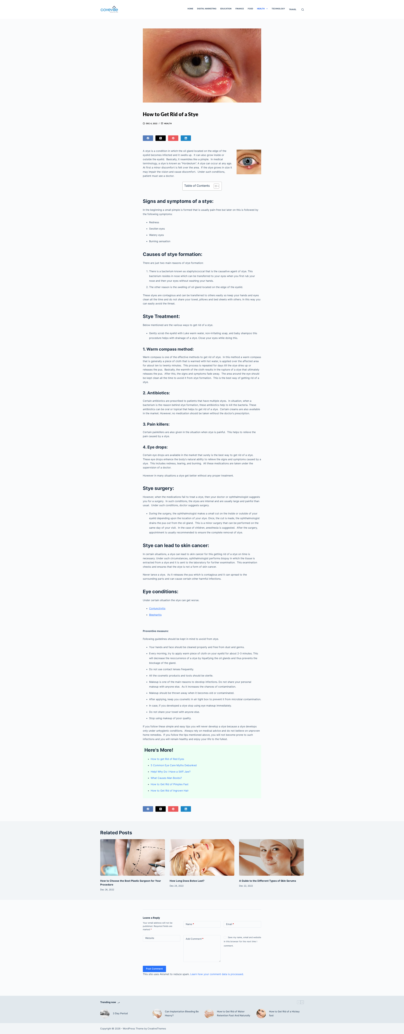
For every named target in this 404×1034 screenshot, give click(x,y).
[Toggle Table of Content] (214, 186)
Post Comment (154, 968)
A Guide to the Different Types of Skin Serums (267, 880)
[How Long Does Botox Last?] (202, 857)
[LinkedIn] (186, 138)
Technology (278, 8)
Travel (292, 9)
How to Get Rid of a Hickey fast (284, 1013)
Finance (239, 8)
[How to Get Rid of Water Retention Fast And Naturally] (209, 1013)
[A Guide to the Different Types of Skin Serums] (271, 857)
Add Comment (194, 938)
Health (261, 8)
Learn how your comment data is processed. (217, 974)
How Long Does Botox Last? (187, 880)
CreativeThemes (157, 1028)
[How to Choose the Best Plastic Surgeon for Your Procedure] (132, 857)
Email (230, 924)
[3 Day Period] (105, 1013)
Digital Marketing (206, 8)
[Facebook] (148, 138)
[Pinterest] (173, 138)
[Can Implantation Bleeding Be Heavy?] (157, 1013)
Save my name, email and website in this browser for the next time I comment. (242, 941)
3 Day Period (120, 1013)
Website (149, 938)
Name (190, 924)
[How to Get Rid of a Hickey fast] (261, 1013)
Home (190, 8)
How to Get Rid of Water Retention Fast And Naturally (233, 1013)
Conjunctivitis (157, 608)
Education (226, 8)
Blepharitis (155, 614)
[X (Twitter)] (160, 138)
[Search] (302, 9)
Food (250, 8)
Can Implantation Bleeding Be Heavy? (182, 1013)
